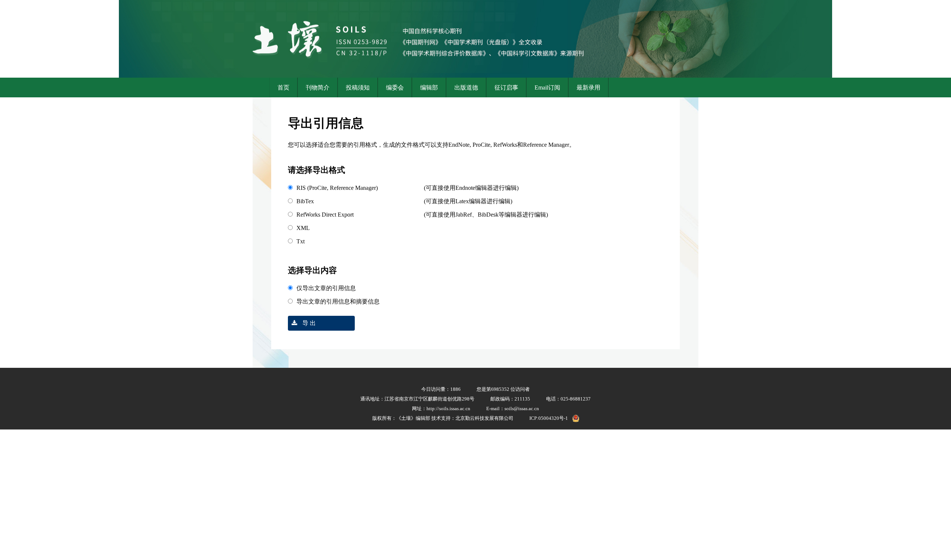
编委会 (395, 87)
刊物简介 (318, 87)
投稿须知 (358, 87)
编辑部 (429, 87)
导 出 (308, 323)
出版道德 (466, 87)
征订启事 (506, 87)
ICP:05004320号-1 (548, 418)
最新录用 (588, 87)
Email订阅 (547, 87)
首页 (283, 87)
